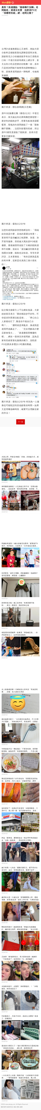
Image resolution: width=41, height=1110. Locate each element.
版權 (21, 1107)
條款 (15, 1107)
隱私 (18, 1107)
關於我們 (3, 1107)
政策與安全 (10, 1107)
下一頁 (20, 422)
